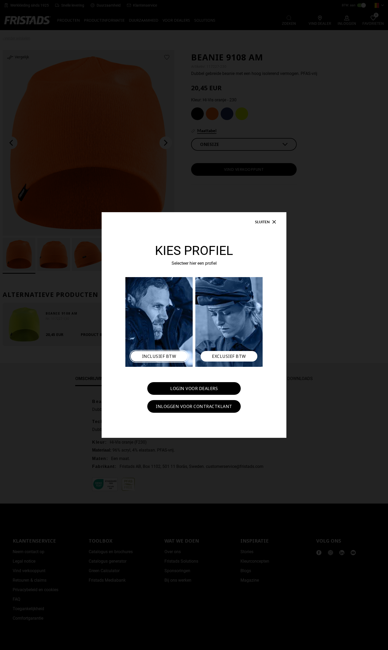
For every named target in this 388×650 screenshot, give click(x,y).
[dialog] (194, 325)
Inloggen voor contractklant (194, 406)
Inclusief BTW (159, 356)
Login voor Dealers (194, 388)
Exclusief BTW (229, 356)
